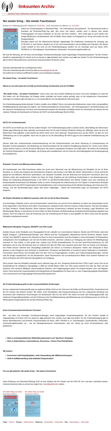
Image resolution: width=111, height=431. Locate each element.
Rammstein (85, 422)
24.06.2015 (41, 26)
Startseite (11, 14)
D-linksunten (59, 422)
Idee (18, 14)
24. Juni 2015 (74, 26)
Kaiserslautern (74, 422)
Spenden (43, 14)
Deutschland (48, 422)
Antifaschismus (29, 422)
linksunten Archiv (36, 6)
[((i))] (7, 11)
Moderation (25, 14)
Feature (11, 422)
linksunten (35, 14)
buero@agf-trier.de (47, 70)
